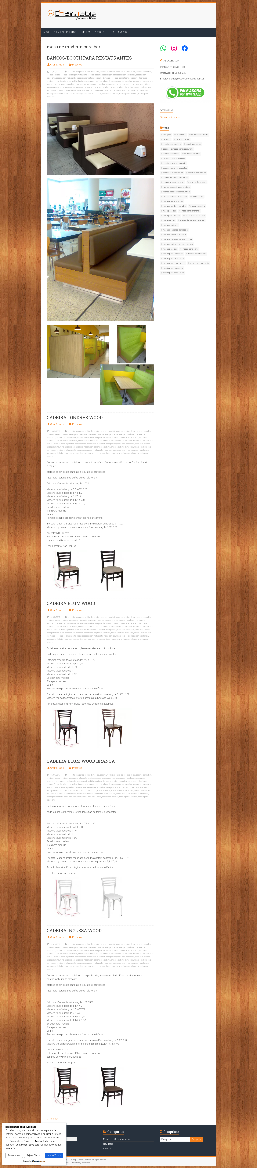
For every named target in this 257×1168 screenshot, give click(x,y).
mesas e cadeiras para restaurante (90, 90)
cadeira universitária (108, 72)
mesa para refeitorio (142, 84)
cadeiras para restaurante (174, 163)
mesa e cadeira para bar (96, 84)
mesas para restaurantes (91, 94)
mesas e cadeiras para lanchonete (63, 90)
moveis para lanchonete (128, 94)
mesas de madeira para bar (86, 87)
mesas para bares (123, 90)
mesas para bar (109, 90)
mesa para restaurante (55, 87)
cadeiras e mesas (53, 75)
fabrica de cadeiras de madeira (65, 81)
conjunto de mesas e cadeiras (106, 78)
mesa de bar (137, 81)
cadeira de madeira (92, 72)
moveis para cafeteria (110, 94)
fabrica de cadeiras (198, 182)
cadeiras (119, 72)
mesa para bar (111, 84)
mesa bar (128, 81)
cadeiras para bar (108, 75)
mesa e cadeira (80, 84)
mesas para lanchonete (139, 90)
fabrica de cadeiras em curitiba (90, 81)
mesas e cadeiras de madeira (122, 87)
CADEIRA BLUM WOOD (71, 603)
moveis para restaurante (173, 273)
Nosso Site (101, 32)
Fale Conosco (119, 32)
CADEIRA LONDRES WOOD (75, 417)
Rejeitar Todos (33, 1155)
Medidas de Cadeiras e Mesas (117, 1139)
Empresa (85, 32)
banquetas (80, 72)
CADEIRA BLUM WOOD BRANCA (81, 761)
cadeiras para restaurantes (66, 78)
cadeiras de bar (129, 72)
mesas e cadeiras (103, 87)
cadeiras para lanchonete (125, 75)
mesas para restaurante (73, 94)
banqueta (71, 72)
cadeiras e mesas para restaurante (74, 75)
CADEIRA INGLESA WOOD (74, 930)
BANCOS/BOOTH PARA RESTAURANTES (89, 58)
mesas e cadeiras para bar (175, 235)
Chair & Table (57, 64)
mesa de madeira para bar (64, 84)
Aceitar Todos (54, 1155)
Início (46, 32)
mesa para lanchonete (125, 84)
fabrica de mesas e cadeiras (113, 81)
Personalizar (14, 1155)
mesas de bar (70, 87)
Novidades (108, 1144)
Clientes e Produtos (65, 32)
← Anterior (52, 1118)
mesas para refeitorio (55, 94)
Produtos (77, 64)
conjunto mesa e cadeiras (128, 78)
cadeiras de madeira (143, 72)
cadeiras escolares (94, 75)
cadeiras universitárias (86, 78)
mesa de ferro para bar (173, 201)
